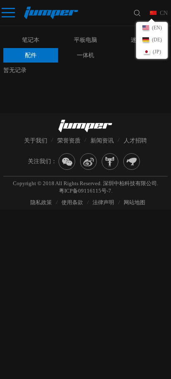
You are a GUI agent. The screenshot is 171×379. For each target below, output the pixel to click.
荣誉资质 (69, 141)
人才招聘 (135, 141)
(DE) (157, 40)
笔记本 (30, 40)
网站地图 (134, 202)
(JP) (157, 52)
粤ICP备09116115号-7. (85, 191)
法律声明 (103, 202)
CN (164, 13)
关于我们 (35, 141)
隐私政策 (41, 202)
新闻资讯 (102, 141)
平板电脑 (85, 40)
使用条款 (72, 202)
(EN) (157, 28)
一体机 (85, 55)
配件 (31, 55)
